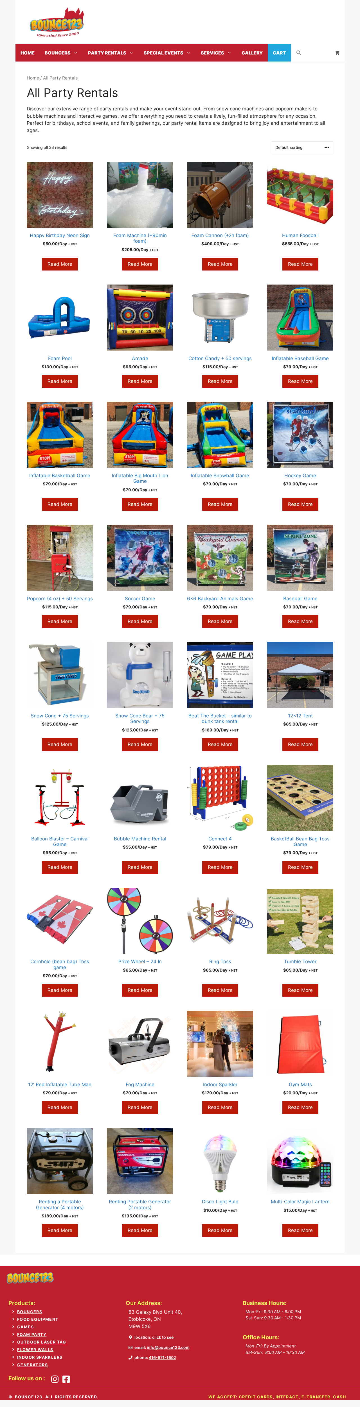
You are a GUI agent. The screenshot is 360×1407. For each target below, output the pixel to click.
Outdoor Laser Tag (41, 1342)
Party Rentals (107, 53)
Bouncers (58, 53)
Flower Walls (35, 1349)
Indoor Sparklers (39, 1357)
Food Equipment (37, 1319)
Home (28, 53)
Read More (60, 264)
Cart (279, 53)
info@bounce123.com (168, 1347)
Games (25, 1326)
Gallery (252, 53)
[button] (299, 53)
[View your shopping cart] (337, 53)
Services (212, 53)
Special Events (163, 53)
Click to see (163, 1337)
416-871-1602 (162, 1357)
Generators (32, 1364)
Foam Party (31, 1334)
